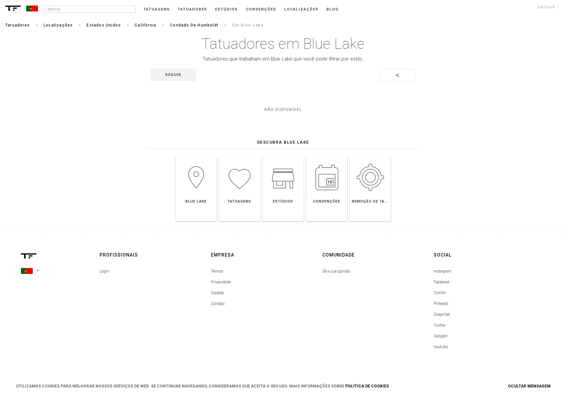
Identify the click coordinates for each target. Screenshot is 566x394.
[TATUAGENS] (239, 156)
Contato (217, 303)
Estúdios (226, 9)
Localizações (301, 9)
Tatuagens (156, 9)
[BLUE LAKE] (196, 156)
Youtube (441, 347)
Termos (217, 271)
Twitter (439, 325)
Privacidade (221, 282)
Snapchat (442, 314)
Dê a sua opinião (336, 271)
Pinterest (441, 303)
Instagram (442, 271)
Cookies (217, 293)
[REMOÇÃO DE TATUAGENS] (370, 156)
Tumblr (440, 293)
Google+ (441, 336)
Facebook (442, 282)
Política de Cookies (367, 386)
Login (104, 271)
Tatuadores (192, 9)
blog (333, 9)
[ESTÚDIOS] (283, 156)
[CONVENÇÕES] (327, 156)
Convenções (261, 9)
